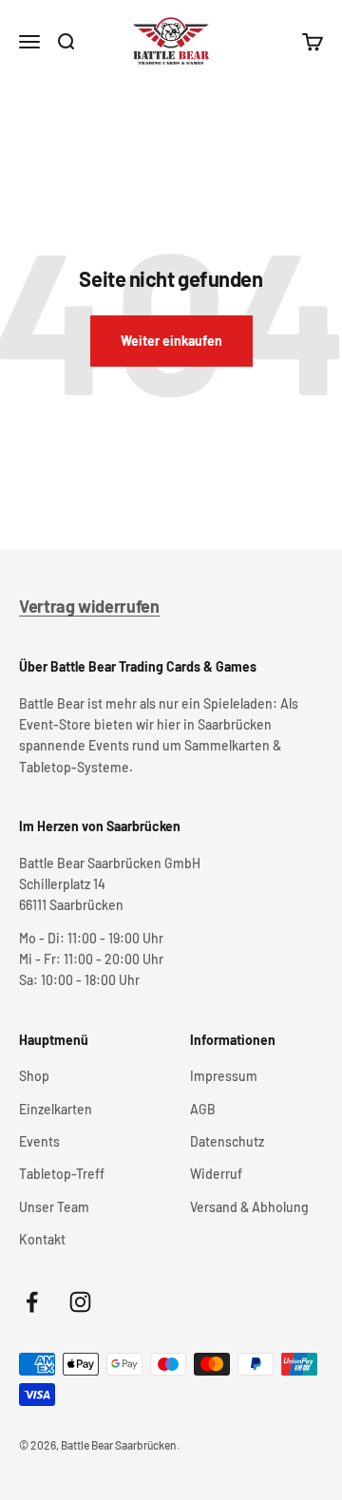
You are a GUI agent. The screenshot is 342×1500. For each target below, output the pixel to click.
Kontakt (42, 1239)
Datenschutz (227, 1141)
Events (39, 1141)
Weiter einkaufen (171, 340)
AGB (203, 1109)
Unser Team (54, 1207)
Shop (34, 1076)
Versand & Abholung (249, 1207)
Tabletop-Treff (61, 1174)
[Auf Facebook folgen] (32, 1302)
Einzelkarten (55, 1109)
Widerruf (216, 1174)
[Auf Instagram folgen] (80, 1302)
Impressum (223, 1076)
